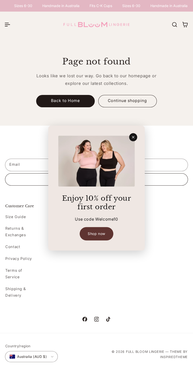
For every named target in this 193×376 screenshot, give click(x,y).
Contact (12, 247)
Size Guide (15, 217)
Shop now (96, 233)
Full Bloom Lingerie (145, 352)
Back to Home (65, 100)
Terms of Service (13, 273)
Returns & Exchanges (15, 231)
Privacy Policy (18, 258)
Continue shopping (127, 100)
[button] (7, 24)
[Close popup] (133, 137)
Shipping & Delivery (15, 292)
